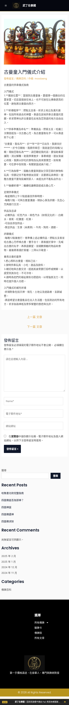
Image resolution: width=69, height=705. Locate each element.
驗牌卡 (38, 627)
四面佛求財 (7, 521)
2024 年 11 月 (9, 572)
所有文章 (39, 638)
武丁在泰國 (29, 5)
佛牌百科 (21, 78)
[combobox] (25, 476)
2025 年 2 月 (8, 555)
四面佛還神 (7, 514)
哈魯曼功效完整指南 (12, 493)
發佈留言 (9, 78)
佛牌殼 (38, 633)
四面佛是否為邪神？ (12, 500)
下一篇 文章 (34, 326)
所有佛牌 (39, 622)
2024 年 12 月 (9, 567)
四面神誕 (6, 507)
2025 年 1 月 (8, 561)
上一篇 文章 (34, 317)
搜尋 (3, 470)
